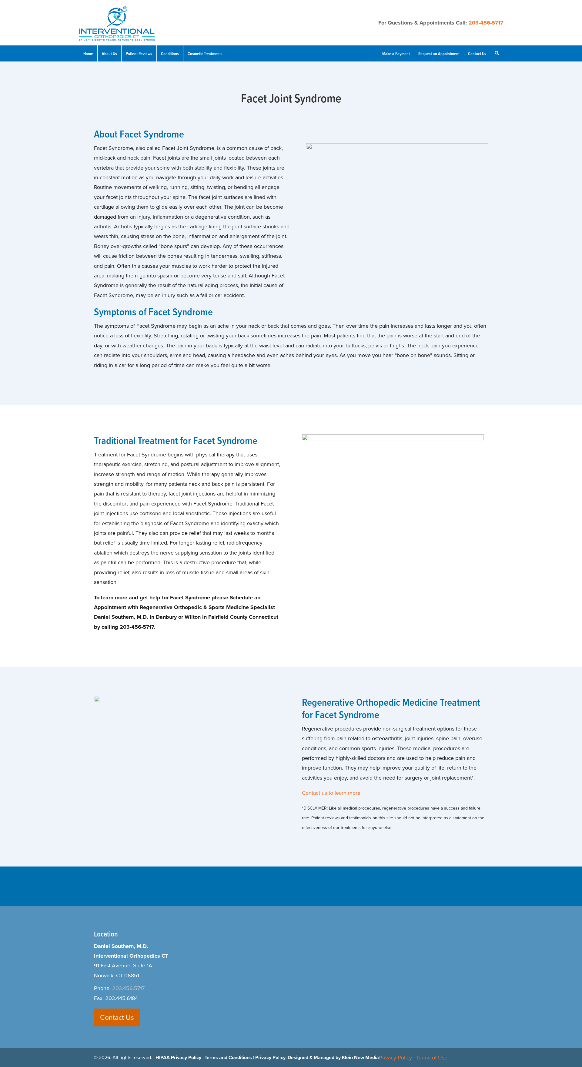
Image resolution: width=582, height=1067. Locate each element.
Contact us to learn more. (332, 793)
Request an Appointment (439, 54)
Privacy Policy (270, 1057)
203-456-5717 (486, 23)
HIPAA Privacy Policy (178, 1057)
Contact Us (477, 54)
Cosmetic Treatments (205, 54)
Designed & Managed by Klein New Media (333, 1057)
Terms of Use (431, 1058)
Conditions (170, 54)
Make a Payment (396, 54)
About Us (109, 54)
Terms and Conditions (228, 1057)
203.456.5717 (128, 988)
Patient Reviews (139, 54)
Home (88, 54)
